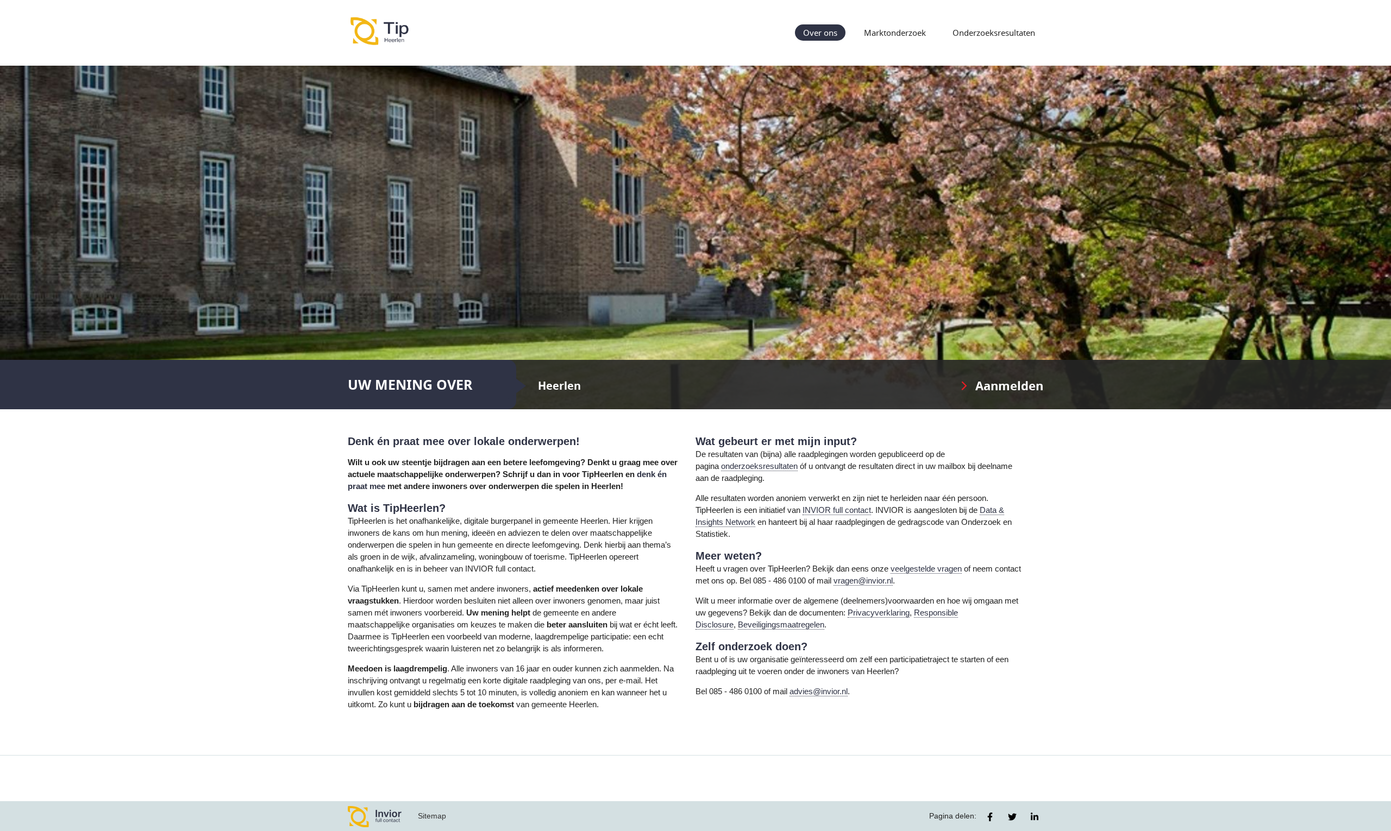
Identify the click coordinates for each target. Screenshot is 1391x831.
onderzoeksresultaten (759, 466)
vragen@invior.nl (863, 580)
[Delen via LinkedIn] (1034, 817)
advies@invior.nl (819, 691)
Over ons (820, 32)
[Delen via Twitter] (1012, 817)
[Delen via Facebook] (990, 817)
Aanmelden (1009, 385)
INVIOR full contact (837, 510)
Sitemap (432, 815)
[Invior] (375, 816)
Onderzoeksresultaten (994, 32)
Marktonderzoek (895, 32)
